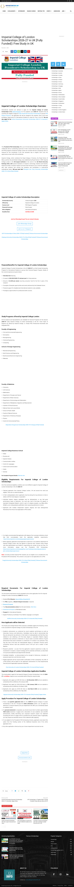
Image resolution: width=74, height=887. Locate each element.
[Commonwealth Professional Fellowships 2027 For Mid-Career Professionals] (54, 164)
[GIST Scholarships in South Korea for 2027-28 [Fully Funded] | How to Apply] (24, 814)
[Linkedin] (71, 1)
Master (3, 818)
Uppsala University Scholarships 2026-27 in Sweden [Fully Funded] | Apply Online (24, 694)
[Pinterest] (28, 51)
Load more (61, 170)
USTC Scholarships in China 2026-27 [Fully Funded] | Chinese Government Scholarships (25, 233)
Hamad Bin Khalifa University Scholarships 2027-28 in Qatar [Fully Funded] (16, 849)
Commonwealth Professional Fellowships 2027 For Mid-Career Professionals (65, 164)
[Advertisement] (35, 6)
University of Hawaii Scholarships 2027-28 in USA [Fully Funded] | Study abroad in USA (40, 822)
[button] (70, 11)
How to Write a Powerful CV (23, 599)
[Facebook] (67, 1)
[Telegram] (15, 51)
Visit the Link (21, 475)
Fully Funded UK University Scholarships (29, 113)
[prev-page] (2, 827)
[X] (22, 51)
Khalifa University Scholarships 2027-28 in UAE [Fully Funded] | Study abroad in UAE (16, 856)
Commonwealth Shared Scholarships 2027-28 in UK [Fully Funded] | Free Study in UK (65, 157)
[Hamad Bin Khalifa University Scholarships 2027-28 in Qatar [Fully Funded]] (5, 849)
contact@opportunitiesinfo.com (33, 879)
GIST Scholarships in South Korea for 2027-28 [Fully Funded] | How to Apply (24, 822)
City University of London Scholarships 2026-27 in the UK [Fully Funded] (25, 667)
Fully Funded (20, 818)
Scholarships (36, 818)
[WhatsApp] (18, 51)
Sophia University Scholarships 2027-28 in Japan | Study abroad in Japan (9, 822)
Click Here (33, 607)
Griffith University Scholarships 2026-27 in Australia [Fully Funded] (24, 618)
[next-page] (5, 827)
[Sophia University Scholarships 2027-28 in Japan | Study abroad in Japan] (9, 814)
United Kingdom (16, 111)
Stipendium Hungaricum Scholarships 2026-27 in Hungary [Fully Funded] (25, 424)
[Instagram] (69, 1)
